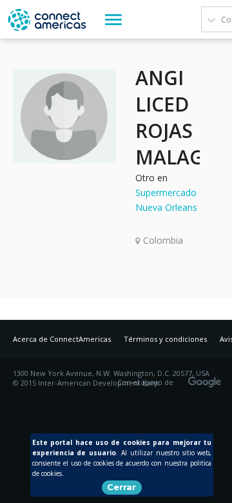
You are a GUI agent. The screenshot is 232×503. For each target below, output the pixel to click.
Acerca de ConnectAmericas (62, 339)
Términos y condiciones (165, 339)
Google (207, 378)
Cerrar (121, 487)
